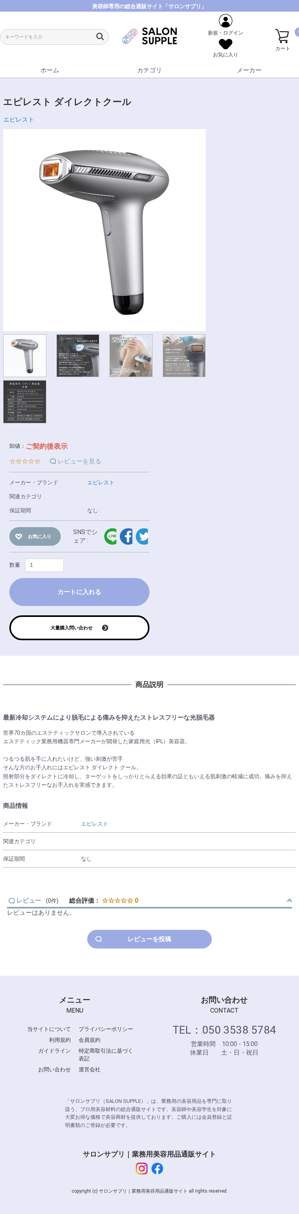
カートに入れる (79, 592)
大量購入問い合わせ (72, 628)
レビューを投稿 (149, 939)
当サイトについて (49, 1029)
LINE (110, 536)
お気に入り (39, 536)
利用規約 (60, 1040)
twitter (141, 536)
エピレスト (18, 119)
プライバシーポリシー (106, 1029)
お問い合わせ (54, 1069)
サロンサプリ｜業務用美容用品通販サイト (149, 1154)
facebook (126, 536)
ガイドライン (54, 1051)
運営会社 (89, 1069)
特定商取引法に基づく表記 (106, 1055)
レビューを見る (79, 461)
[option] (104, 230)
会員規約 (89, 1040)
